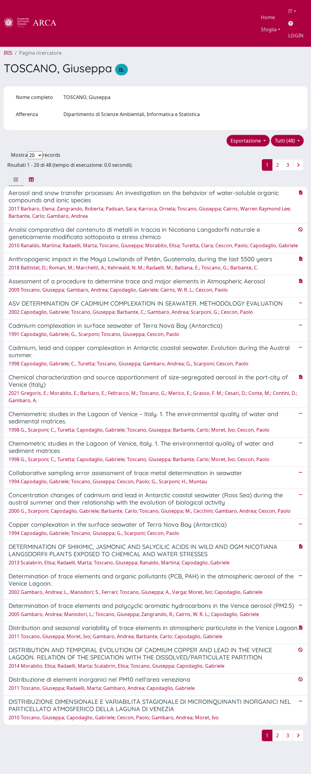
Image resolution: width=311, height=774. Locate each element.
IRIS (8, 53)
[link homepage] (33, 23)
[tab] (16, 179)
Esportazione (246, 140)
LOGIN (295, 35)
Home (268, 17)
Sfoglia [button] (269, 29)
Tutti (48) (285, 140)
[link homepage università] (73, 23)
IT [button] (290, 11)
